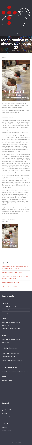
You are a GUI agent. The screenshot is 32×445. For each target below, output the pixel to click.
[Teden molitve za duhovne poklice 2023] (16, 80)
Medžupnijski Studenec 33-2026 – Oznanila (12, 287)
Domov (3, 51)
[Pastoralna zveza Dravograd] (16, 16)
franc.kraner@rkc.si (6, 430)
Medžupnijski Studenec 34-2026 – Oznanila (12, 272)
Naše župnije (9, 51)
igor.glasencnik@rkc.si (7, 417)
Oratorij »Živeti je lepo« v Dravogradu (10, 282)
